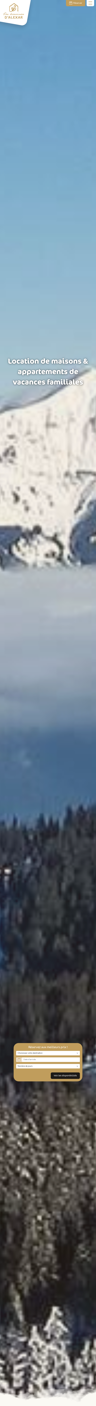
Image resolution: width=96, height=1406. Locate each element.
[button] (75, 3)
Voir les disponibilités (65, 1075)
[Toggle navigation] (90, 3)
